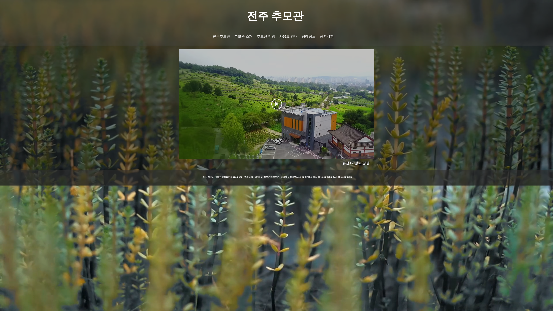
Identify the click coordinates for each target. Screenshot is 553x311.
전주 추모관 (275, 15)
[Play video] (276, 104)
